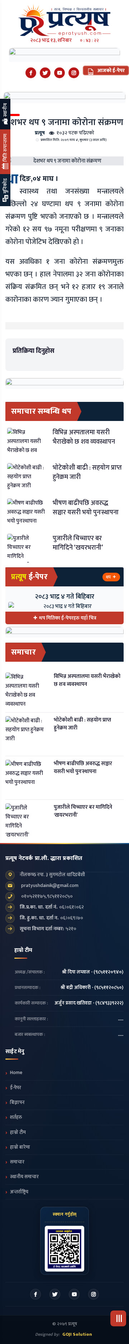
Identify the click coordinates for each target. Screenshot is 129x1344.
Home (16, 1073)
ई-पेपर (15, 1088)
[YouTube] (59, 72)
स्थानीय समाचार (24, 1177)
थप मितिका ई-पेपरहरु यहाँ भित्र (67, 618)
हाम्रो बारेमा (20, 1147)
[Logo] (64, 17)
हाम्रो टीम (18, 1132)
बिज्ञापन (17, 1102)
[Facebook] (30, 72)
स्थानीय (5, 110)
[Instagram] (73, 72)
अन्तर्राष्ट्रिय (19, 1192)
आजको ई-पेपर (110, 70)
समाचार (17, 1162)
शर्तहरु (16, 1117)
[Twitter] (45, 72)
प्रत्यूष (40, 133)
